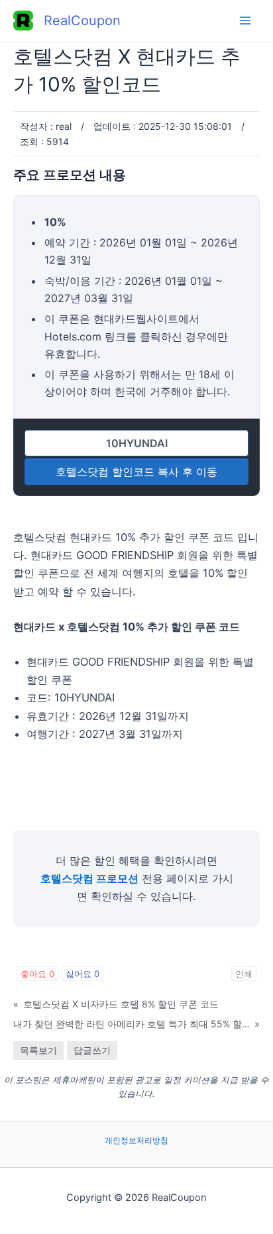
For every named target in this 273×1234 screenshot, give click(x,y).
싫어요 (82, 973)
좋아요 (37, 973)
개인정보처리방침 (136, 1140)
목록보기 (38, 1050)
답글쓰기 (92, 1050)
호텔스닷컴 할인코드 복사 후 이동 (136, 471)
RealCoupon (82, 20)
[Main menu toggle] (245, 21)
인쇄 (243, 973)
